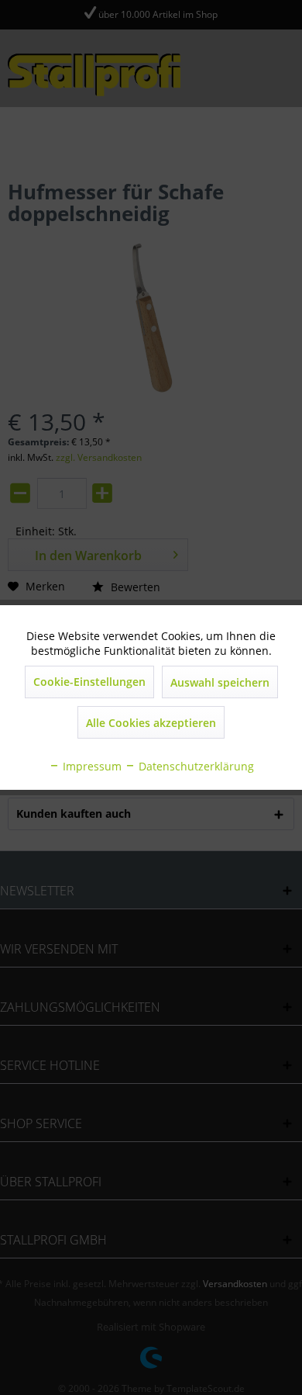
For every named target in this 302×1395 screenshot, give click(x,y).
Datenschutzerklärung (195, 766)
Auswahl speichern (219, 682)
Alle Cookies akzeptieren (151, 722)
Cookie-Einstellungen (89, 681)
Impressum (91, 766)
